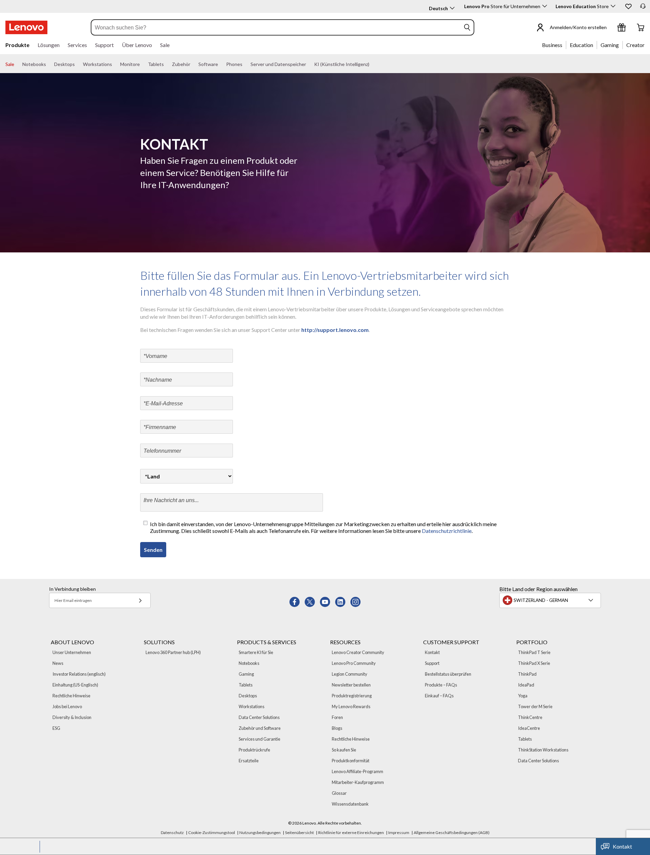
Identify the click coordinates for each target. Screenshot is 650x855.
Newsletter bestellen (351, 685)
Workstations (251, 706)
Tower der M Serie (535, 706)
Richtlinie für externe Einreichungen (351, 832)
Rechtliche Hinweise (71, 695)
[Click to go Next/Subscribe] (140, 600)
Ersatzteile (249, 760)
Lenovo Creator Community (358, 652)
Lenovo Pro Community (354, 663)
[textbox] (551, 600)
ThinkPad (527, 674)
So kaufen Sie (344, 749)
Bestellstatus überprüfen (448, 674)
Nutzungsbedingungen (260, 832)
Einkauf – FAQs (439, 695)
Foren (337, 717)
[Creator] (647, 45)
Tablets (246, 685)
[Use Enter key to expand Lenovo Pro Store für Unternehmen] (544, 6)
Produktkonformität (350, 760)
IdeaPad (526, 685)
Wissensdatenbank (350, 804)
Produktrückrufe (254, 749)
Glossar (339, 793)
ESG (56, 728)
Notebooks (249, 663)
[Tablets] (167, 64)
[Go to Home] (26, 27)
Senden (153, 549)
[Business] (564, 45)
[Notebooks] (49, 64)
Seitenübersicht (299, 832)
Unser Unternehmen (71, 652)
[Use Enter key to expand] (611, 27)
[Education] (595, 45)
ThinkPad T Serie (534, 652)
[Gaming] (621, 45)
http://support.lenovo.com (334, 330)
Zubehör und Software (260, 728)
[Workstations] (115, 64)
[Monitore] (142, 64)
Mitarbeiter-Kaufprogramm (358, 782)
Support (432, 663)
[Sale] (17, 64)
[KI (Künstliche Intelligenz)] (372, 64)
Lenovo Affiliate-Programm (357, 771)
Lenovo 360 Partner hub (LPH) (173, 652)
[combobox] (275, 27)
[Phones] (245, 64)
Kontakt (432, 652)
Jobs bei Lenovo (67, 706)
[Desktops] (77, 64)
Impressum (398, 832)
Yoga (522, 695)
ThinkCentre (530, 717)
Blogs (337, 728)
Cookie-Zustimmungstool (211, 832)
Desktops (248, 695)
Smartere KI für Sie (256, 652)
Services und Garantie (259, 739)
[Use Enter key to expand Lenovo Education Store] (613, 6)
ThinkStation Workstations (543, 749)
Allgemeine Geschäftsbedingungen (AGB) (452, 832)
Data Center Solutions (259, 717)
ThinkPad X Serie (534, 663)
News (57, 663)
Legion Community (349, 674)
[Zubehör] (193, 64)
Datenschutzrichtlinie (447, 530)
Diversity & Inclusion (71, 717)
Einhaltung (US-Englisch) (75, 685)
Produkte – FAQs (441, 685)
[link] (643, 8)
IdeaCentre (529, 728)
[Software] (221, 64)
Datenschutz (172, 832)
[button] (628, 6)
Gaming (246, 674)
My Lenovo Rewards (351, 706)
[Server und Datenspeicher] (309, 64)
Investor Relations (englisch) (79, 674)
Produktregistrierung (352, 695)
